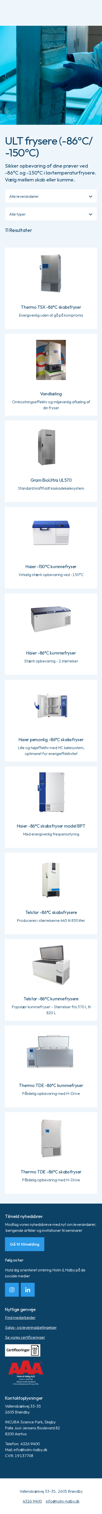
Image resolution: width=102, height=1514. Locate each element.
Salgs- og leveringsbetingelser (31, 1327)
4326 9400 (32, 1501)
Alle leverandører (24, 196)
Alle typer (17, 214)
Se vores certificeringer (25, 1337)
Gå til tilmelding (24, 1244)
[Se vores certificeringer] (51, 1350)
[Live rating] (51, 1373)
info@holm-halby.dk (62, 1501)
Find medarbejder (20, 1317)
